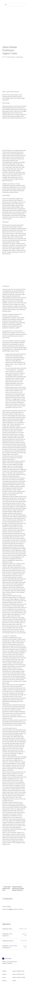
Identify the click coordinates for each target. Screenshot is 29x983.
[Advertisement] (14, 26)
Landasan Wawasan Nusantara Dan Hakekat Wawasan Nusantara (18, 888)
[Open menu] (5, 5)
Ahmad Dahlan (11, 57)
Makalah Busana (7, 941)
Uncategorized (19, 57)
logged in (11, 909)
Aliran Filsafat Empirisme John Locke (6, 888)
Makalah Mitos (7, 929)
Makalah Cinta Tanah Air (7, 935)
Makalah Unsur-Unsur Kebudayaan (9, 946)
